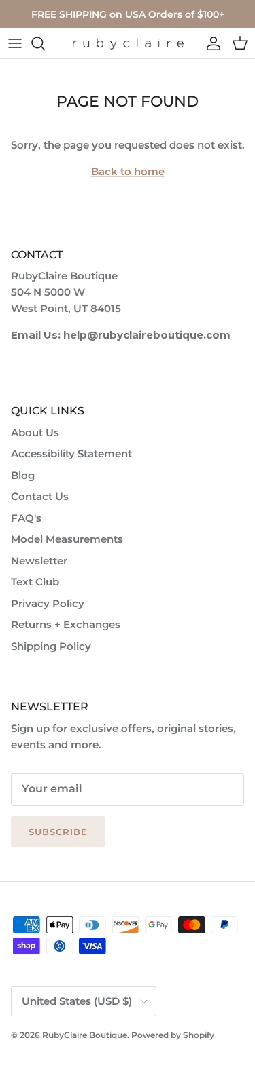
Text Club (35, 581)
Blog (23, 475)
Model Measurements (67, 539)
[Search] (45, 43)
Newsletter (39, 560)
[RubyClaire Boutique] (128, 44)
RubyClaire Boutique (84, 1035)
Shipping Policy (51, 646)
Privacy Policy (47, 603)
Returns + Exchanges (65, 624)
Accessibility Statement (71, 453)
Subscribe (58, 831)
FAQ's (26, 517)
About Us (35, 432)
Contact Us (40, 496)
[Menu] (15, 43)
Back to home (128, 171)
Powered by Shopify (172, 1035)
